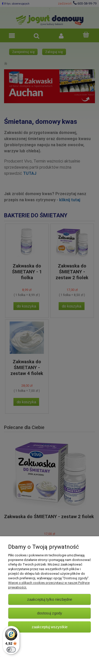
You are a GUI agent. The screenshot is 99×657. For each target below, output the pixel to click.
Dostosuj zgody (49, 613)
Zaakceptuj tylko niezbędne (49, 599)
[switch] (11, 649)
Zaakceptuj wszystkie (50, 627)
